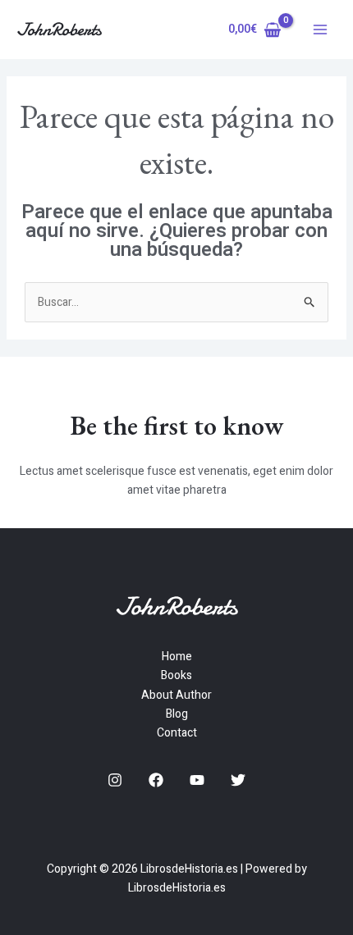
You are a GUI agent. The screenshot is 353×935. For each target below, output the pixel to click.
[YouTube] (197, 780)
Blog (177, 714)
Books (176, 675)
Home (177, 656)
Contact (177, 732)
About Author (176, 695)
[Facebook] (156, 780)
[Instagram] (115, 780)
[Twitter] (238, 780)
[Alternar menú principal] (320, 29)
